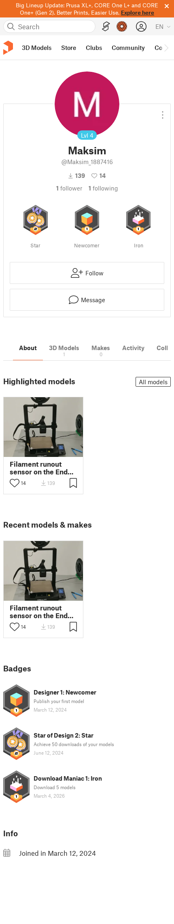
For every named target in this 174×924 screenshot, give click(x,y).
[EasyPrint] (106, 26)
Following (103, 188)
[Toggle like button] (14, 483)
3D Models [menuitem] (36, 47)
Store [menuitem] (68, 47)
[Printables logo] (8, 48)
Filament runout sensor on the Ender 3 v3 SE (42, 468)
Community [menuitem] (128, 47)
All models (153, 381)
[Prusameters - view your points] (122, 26)
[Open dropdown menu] (163, 112)
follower (69, 188)
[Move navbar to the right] (166, 47)
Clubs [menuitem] (94, 47)
